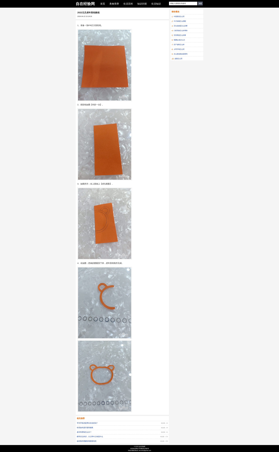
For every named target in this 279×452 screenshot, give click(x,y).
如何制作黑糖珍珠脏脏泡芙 (86, 441)
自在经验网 (85, 4)
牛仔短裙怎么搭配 (180, 21)
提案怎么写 (178, 58)
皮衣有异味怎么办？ (84, 432)
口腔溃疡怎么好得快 (180, 30)
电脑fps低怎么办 (179, 40)
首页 (102, 3)
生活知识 (156, 3)
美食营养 (114, 3)
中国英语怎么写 (179, 16)
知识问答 (142, 3)
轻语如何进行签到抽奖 (85, 427)
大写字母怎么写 (179, 49)
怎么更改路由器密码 (180, 54)
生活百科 (128, 3)
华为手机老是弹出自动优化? (87, 423)
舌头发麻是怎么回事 (180, 26)
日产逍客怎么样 (179, 44)
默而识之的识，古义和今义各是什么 (90, 436)
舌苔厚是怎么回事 (180, 35)
